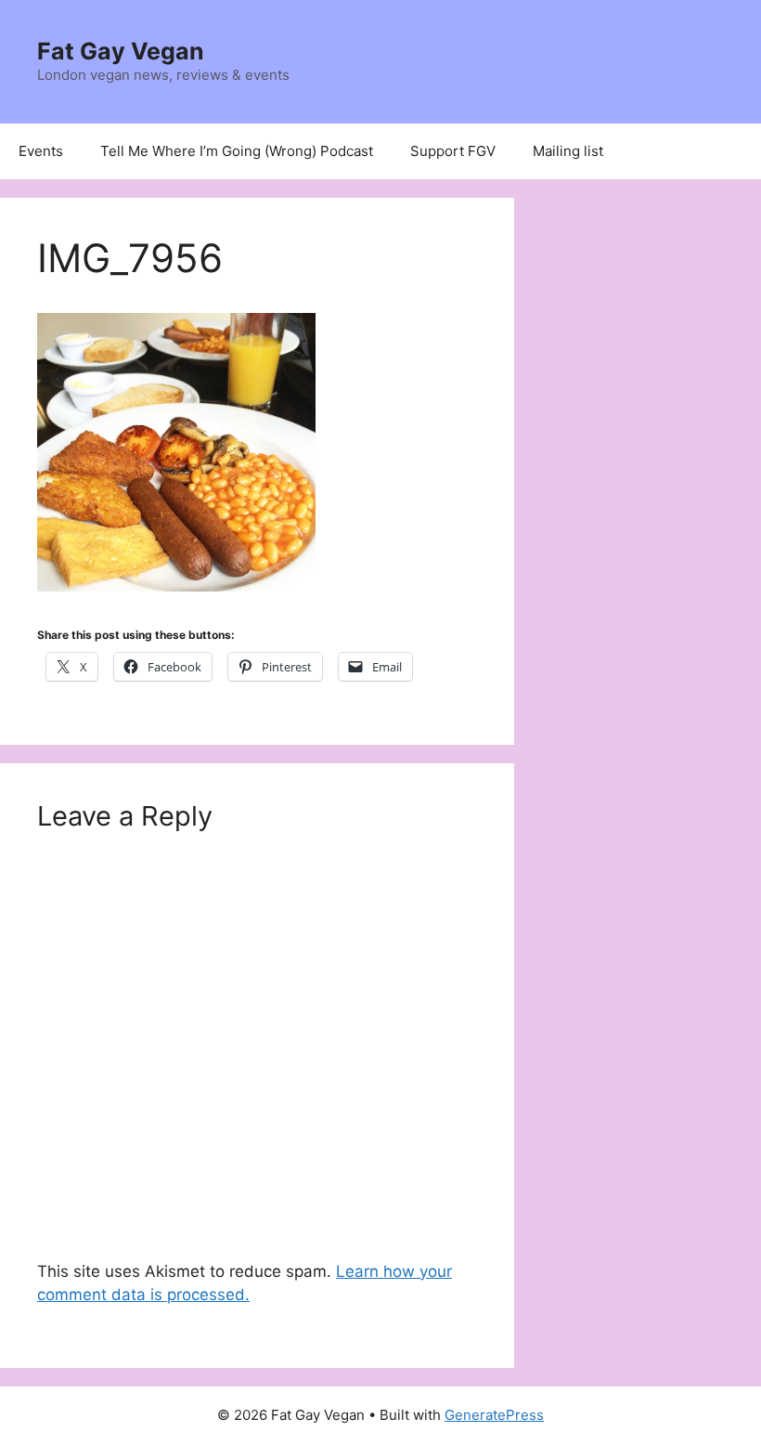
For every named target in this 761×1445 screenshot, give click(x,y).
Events (41, 151)
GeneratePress (494, 1415)
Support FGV (453, 151)
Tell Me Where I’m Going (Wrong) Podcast (236, 151)
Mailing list (568, 151)
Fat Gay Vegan (120, 51)
